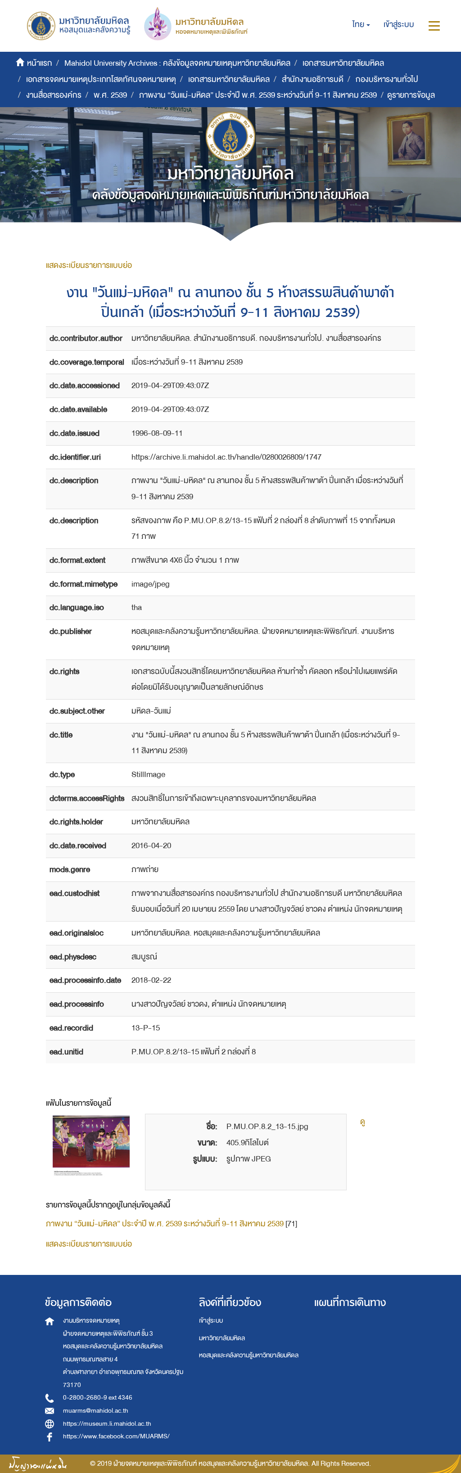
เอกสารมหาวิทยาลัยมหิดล (343, 63)
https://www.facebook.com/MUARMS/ (116, 1436)
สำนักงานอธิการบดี (312, 79)
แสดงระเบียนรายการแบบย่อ (89, 265)
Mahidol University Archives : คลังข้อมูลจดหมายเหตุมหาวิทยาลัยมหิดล (177, 63)
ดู (362, 1122)
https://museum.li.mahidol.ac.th (107, 1423)
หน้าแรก (39, 63)
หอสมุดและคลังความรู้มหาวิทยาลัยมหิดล (248, 1355)
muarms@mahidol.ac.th (95, 1410)
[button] (361, 25)
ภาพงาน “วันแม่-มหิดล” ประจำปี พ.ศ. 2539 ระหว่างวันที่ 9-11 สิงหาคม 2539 (258, 95)
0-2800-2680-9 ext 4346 (97, 1397)
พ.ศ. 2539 (110, 95)
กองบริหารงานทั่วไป (387, 79)
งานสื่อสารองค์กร (53, 95)
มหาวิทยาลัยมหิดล (222, 1338)
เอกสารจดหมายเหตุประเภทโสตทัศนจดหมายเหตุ (101, 79)
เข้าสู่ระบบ (211, 1320)
